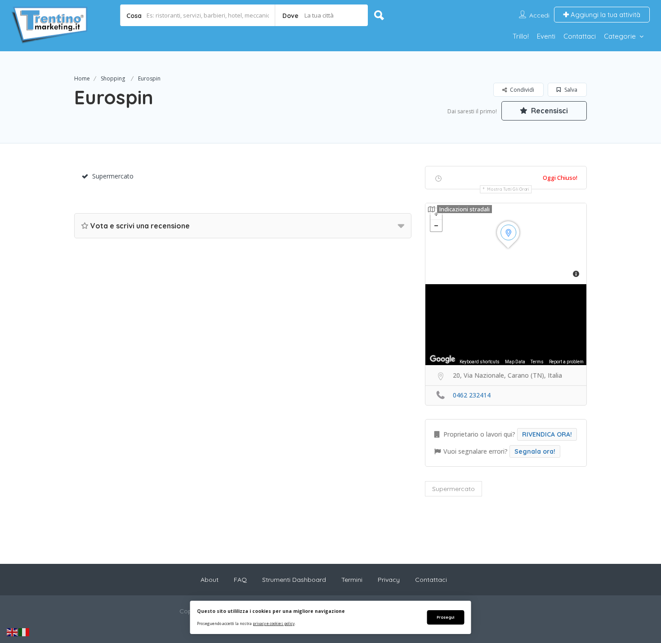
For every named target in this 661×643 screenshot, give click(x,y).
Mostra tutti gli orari (508, 189)
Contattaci (579, 36)
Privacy (389, 580)
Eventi (546, 36)
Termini (351, 580)
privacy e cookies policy (274, 623)
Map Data (515, 361)
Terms (537, 361)
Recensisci (548, 110)
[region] (505, 324)
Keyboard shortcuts (480, 361)
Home (82, 78)
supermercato (453, 489)
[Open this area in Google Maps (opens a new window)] (442, 359)
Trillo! (521, 36)
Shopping (113, 78)
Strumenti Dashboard (294, 580)
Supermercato (113, 176)
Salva (570, 90)
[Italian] (24, 632)
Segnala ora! (534, 451)
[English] (12, 632)
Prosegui (445, 617)
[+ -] (505, 243)
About (210, 580)
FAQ (240, 580)
